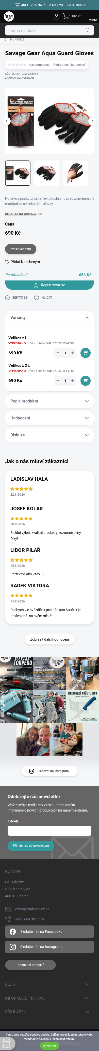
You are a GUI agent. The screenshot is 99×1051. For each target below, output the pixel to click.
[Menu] (92, 16)
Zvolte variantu (20, 249)
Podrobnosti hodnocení (69, 65)
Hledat (87, 30)
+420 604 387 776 (29, 919)
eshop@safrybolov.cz (32, 909)
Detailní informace (21, 214)
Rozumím (49, 1046)
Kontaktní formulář (31, 965)
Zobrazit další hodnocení (49, 639)
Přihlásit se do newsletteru (31, 845)
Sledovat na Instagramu (54, 771)
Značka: (19, 77)
